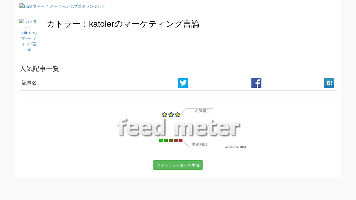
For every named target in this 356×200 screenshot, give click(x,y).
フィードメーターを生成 (178, 165)
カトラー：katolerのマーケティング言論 (123, 23)
